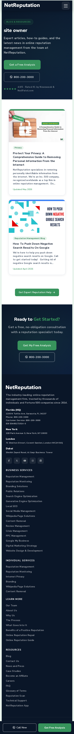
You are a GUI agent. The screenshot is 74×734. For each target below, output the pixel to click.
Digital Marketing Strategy (21, 545)
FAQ (8, 685)
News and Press (15, 666)
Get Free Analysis (54, 727)
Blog (8, 656)
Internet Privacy (15, 576)
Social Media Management (20, 511)
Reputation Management (20, 476)
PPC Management (16, 535)
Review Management (18, 526)
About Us (11, 610)
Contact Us (12, 661)
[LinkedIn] (41, 461)
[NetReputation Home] (22, 5)
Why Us (10, 615)
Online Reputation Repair (20, 635)
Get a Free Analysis (22, 65)
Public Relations (15, 491)
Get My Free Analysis (37, 345)
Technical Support (16, 700)
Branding (11, 581)
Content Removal (16, 521)
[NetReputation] (23, 387)
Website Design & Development (24, 550)
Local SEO (11, 506)
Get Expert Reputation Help (35, 292)
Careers (10, 680)
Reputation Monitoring (19, 481)
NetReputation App (17, 705)
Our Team (11, 605)
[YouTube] (25, 461)
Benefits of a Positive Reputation (25, 630)
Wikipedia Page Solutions (20, 516)
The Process (13, 620)
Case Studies (13, 671)
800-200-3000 (24, 77)
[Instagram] (33, 461)
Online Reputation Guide (20, 640)
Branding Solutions (17, 486)
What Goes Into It (16, 625)
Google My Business (17, 540)
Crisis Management (17, 531)
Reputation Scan (15, 695)
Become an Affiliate (17, 676)
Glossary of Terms (16, 690)
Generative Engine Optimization (24, 501)
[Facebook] (9, 461)
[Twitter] (17, 461)
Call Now (22, 727)
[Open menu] (66, 5)
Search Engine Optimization (22, 496)
